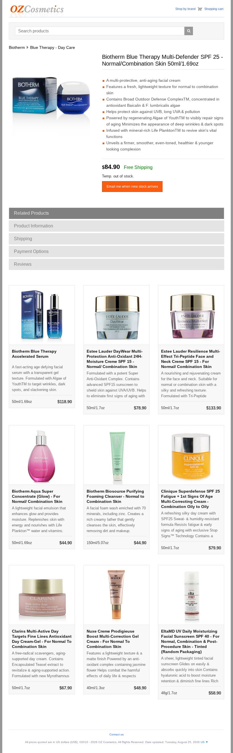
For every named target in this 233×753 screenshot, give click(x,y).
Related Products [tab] (31, 213)
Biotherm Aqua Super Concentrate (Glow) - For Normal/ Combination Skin (37, 496)
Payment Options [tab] (31, 251)
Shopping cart (213, 9)
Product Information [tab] (33, 225)
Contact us (116, 734)
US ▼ (204, 742)
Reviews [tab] (23, 264)
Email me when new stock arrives (132, 187)
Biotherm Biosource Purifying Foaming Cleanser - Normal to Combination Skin (115, 496)
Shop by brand (185, 9)
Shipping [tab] (23, 238)
